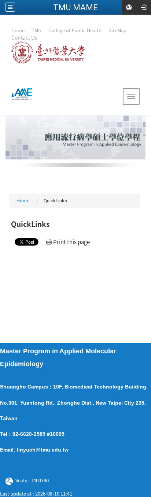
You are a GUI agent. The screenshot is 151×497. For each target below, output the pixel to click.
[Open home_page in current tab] (19, 94)
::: (8, 29)
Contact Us (24, 37)
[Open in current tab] (37, 37)
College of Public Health (75, 30)
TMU (37, 30)
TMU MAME (75, 7)
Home (18, 30)
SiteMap (117, 30)
